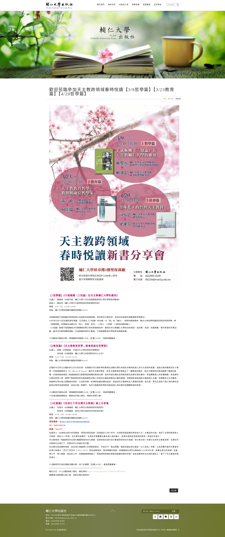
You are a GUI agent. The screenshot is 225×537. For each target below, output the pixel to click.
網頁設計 (63, 530)
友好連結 (157, 4)
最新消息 (112, 4)
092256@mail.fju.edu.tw (66, 518)
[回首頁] (59, 5)
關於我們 (101, 4)
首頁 (164, 99)
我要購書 (146, 4)
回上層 (173, 490)
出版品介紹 (123, 4)
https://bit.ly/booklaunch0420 (75, 422)
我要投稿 (135, 4)
